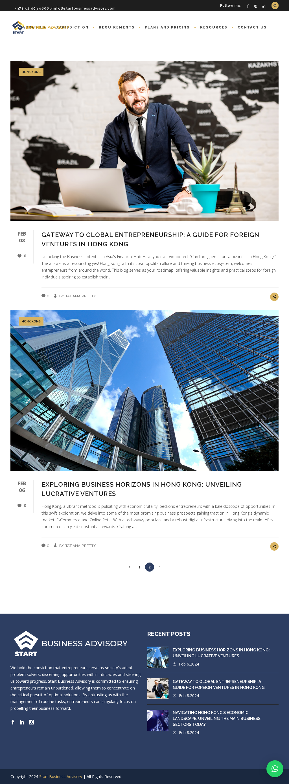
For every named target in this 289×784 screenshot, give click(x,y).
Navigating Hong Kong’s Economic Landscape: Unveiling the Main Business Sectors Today (216, 718)
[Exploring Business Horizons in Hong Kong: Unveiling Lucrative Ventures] (144, 390)
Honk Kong (31, 72)
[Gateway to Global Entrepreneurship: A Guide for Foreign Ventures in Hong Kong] (144, 141)
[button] (274, 768)
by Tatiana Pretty (77, 295)
